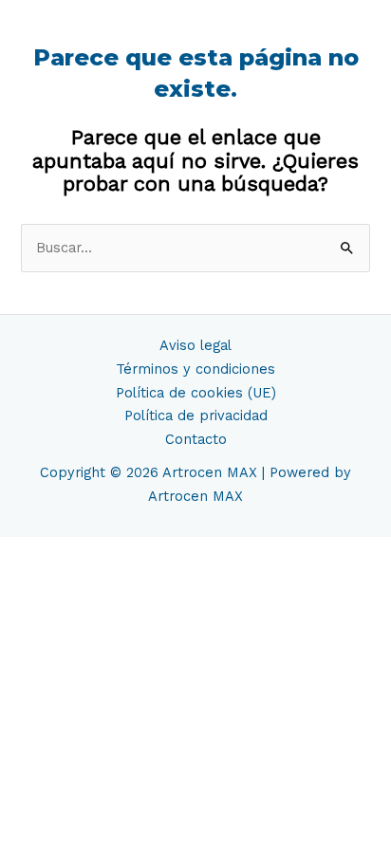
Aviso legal (195, 345)
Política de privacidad (196, 415)
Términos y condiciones (195, 369)
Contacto (196, 439)
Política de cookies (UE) (196, 392)
